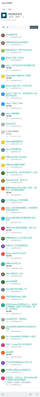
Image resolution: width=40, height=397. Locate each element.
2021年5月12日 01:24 (16, 248)
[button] (3, 394)
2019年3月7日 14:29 (16, 372)
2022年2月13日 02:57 (16, 222)
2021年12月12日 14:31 (16, 232)
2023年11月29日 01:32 (16, 118)
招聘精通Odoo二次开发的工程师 (19, 238)
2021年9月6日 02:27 (16, 240)
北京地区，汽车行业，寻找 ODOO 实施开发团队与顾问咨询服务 (21, 378)
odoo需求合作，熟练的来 (16, 319)
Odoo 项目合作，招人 (14, 273)
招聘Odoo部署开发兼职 (15, 165)
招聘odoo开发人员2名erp (16, 157)
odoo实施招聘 (11, 281)
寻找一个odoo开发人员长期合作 (19, 344)
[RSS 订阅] (23, 17)
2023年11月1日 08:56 (16, 136)
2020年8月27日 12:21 (16, 313)
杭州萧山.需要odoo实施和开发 (18, 370)
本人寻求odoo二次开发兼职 (17, 200)
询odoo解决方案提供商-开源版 (18, 76)
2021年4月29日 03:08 (16, 268)
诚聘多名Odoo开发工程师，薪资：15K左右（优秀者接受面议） (21, 189)
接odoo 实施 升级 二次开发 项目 (19, 86)
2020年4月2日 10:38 (16, 331)
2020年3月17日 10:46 (16, 339)
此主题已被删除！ (13, 131)
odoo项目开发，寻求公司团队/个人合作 (22, 172)
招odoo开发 (10, 124)
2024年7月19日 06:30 (16, 60)
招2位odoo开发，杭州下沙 (16, 180)
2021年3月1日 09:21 (16, 283)
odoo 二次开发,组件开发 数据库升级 (20, 65)
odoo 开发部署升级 (13, 149)
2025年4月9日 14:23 (16, 44)
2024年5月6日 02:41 (16, 70)
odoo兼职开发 (11, 35)
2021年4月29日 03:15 (16, 258)
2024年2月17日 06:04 (16, 108)
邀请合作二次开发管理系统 (16, 245)
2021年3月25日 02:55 (16, 276)
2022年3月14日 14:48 (16, 202)
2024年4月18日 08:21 (16, 80)
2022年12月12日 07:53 (16, 159)
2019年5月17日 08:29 (16, 364)
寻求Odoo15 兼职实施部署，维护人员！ (22, 228)
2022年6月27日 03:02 (16, 182)
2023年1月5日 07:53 (16, 151)
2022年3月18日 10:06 (16, 195)
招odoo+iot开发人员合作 (16, 253)
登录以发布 (34, 27)
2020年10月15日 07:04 (17, 299)
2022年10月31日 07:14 (16, 175)
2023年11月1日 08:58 (16, 126)
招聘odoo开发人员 (13, 263)
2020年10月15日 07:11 (16, 291)
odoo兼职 (10, 352)
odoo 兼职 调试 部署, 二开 (16, 289)
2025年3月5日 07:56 (16, 52)
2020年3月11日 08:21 (16, 347)
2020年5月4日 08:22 (16, 321)
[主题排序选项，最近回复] (7, 27)
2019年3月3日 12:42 (16, 384)
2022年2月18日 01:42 (16, 212)
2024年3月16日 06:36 (16, 98)
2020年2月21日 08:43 (16, 357)
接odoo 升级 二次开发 (15, 58)
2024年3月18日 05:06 (16, 88)
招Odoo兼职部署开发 (14, 141)
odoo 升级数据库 (12, 113)
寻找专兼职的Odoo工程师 (16, 297)
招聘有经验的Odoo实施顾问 (17, 42)
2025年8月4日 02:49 (16, 37)
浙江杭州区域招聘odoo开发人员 (19, 362)
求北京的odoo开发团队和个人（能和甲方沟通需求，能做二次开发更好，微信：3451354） (21, 306)
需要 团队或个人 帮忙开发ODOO (19, 50)
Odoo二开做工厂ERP (14, 103)
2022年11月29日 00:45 (16, 167)
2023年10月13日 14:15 (16, 144)
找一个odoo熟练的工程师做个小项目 (20, 337)
